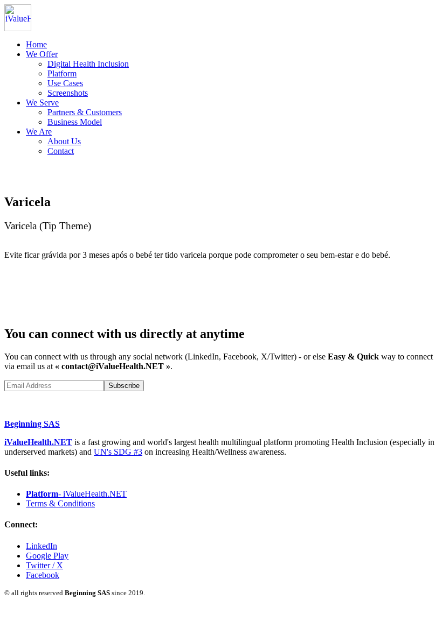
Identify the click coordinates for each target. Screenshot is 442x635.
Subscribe (124, 386)
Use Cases (65, 83)
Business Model (74, 121)
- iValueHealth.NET (76, 493)
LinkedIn (41, 546)
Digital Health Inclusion (88, 63)
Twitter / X (44, 565)
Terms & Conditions (60, 503)
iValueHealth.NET (38, 442)
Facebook (42, 575)
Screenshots (67, 92)
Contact (60, 151)
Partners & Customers (84, 112)
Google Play (47, 555)
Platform (62, 73)
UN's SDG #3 (118, 451)
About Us (64, 141)
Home (36, 44)
